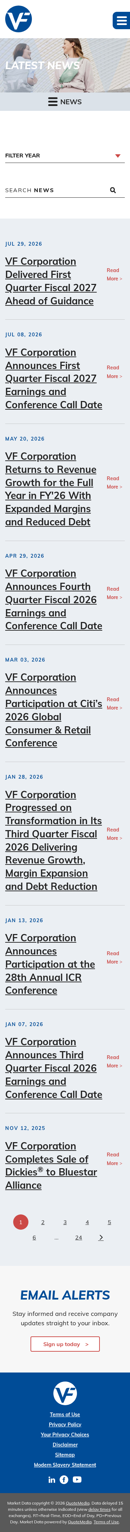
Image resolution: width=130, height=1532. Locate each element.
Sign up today (61, 1344)
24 (78, 1237)
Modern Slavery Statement (65, 1465)
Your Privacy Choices (65, 1434)
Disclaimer (65, 1444)
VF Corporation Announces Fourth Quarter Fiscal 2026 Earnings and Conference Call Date (53, 599)
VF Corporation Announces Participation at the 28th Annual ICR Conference (50, 964)
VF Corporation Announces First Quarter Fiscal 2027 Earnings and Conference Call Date (53, 378)
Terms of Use (65, 1414)
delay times (99, 1509)
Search (29, 190)
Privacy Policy (65, 1424)
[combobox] (65, 156)
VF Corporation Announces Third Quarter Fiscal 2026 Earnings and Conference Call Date (53, 1067)
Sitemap (65, 1454)
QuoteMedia (77, 1503)
